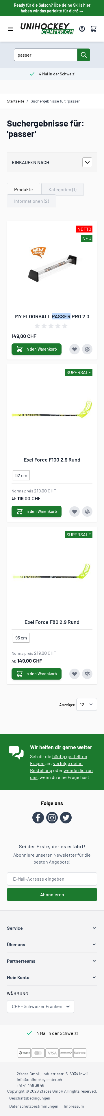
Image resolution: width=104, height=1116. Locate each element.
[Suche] (83, 55)
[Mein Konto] (82, 28)
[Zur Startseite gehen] (47, 29)
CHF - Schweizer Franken (37, 1006)
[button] (52, 928)
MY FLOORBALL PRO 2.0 (52, 316)
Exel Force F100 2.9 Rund (52, 459)
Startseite (15, 100)
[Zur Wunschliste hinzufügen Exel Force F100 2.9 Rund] (74, 511)
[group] (52, 326)
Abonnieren (52, 894)
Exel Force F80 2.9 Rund (52, 622)
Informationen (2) (31, 201)
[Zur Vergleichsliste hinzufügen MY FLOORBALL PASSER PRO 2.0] (87, 349)
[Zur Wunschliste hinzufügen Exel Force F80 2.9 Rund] (74, 674)
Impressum (74, 1106)
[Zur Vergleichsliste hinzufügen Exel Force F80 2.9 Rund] (87, 674)
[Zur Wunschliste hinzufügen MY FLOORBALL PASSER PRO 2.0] (74, 349)
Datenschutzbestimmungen (33, 1106)
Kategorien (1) (62, 189)
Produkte (23, 189)
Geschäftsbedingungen (29, 1097)
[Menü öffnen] (10, 28)
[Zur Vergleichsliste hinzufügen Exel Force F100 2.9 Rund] (87, 511)
